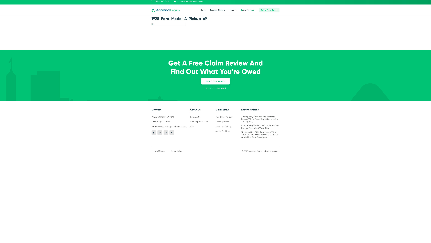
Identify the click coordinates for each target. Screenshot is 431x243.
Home (203, 10)
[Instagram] (159, 132)
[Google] (166, 132)
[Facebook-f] (154, 132)
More (232, 10)
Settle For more (247, 10)
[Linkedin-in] (171, 132)
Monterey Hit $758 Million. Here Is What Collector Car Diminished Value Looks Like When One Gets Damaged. (260, 134)
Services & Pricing (217, 10)
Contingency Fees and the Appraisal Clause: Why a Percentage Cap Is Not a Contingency (259, 119)
